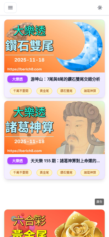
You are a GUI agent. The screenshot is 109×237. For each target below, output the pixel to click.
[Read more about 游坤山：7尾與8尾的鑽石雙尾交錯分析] (54, 46)
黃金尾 (44, 91)
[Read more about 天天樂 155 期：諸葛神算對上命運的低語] (54, 127)
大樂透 (17, 79)
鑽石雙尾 (66, 91)
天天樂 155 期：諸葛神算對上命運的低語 (67, 161)
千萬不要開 (20, 91)
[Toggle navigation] (10, 7)
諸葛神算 (90, 91)
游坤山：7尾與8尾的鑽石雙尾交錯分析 (65, 79)
